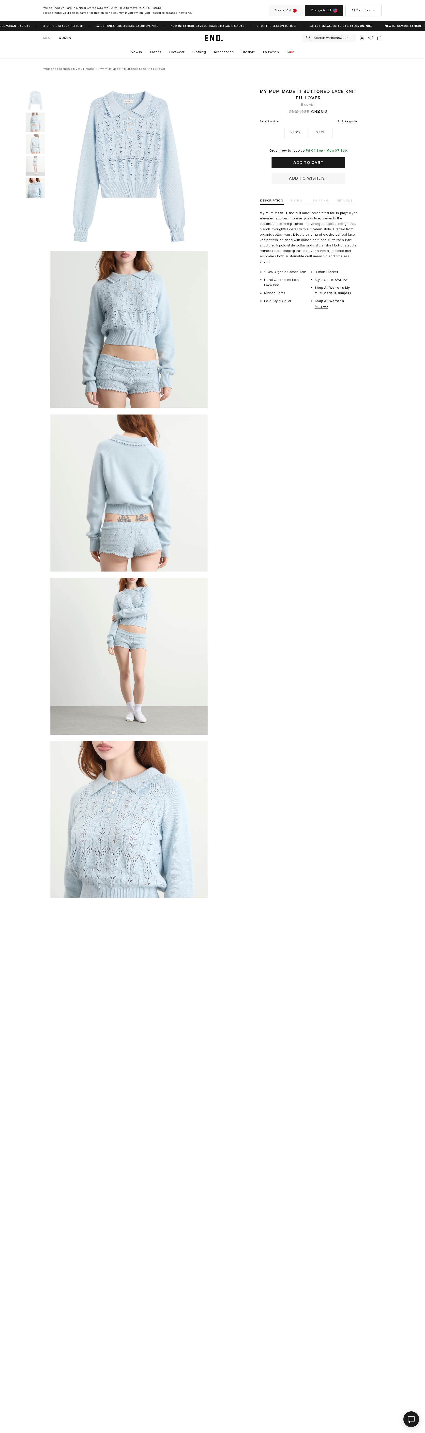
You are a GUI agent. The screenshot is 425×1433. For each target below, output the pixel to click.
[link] (212, 38)
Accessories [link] (224, 52)
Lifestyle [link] (248, 52)
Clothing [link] (199, 52)
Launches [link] (271, 52)
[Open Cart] (379, 37)
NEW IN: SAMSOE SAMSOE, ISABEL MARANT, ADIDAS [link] (198, 26)
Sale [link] (290, 52)
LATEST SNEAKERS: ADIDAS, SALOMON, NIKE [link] (117, 26)
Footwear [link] (176, 52)
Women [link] (65, 38)
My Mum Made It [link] (273, 213)
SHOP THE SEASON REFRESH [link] (53, 26)
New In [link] (136, 52)
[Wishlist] (370, 38)
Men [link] (47, 38)
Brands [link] (155, 52)
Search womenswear (331, 38)
